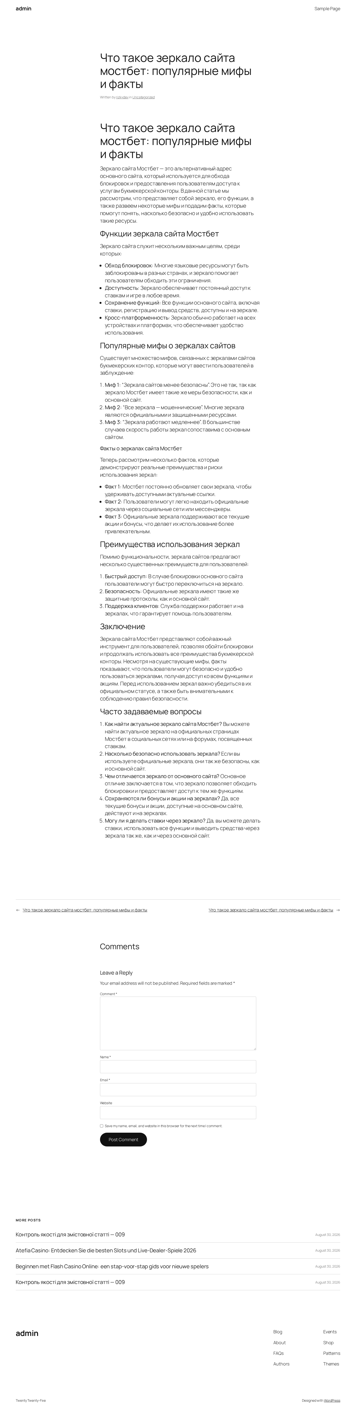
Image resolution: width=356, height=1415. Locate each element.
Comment (108, 994)
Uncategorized (143, 97)
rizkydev (122, 97)
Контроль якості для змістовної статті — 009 (70, 1235)
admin (23, 8)
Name (105, 1057)
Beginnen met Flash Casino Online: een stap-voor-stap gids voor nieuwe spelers (112, 1266)
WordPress (332, 1400)
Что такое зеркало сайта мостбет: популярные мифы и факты (85, 910)
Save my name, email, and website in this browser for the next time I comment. (163, 1125)
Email (105, 1080)
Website (106, 1103)
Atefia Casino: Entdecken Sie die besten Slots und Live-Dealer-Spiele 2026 (106, 1250)
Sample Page (327, 8)
